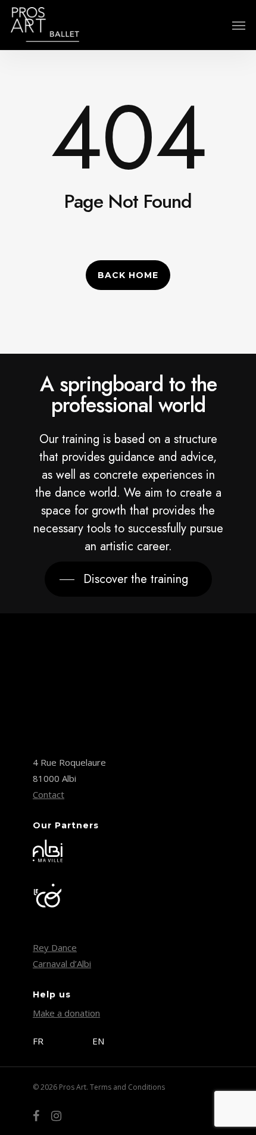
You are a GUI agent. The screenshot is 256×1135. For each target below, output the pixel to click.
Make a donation (66, 1013)
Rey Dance (55, 947)
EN (98, 1041)
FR (38, 1041)
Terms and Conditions (127, 1087)
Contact (48, 794)
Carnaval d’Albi (62, 963)
